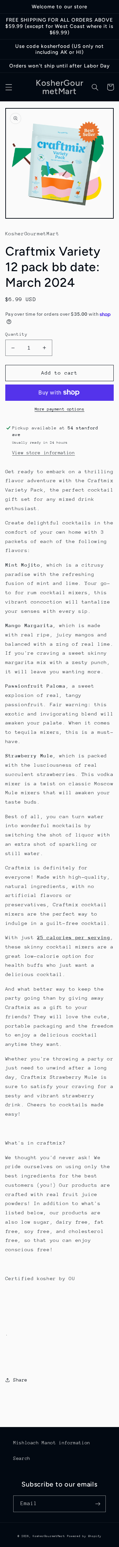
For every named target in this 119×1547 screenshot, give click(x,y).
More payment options (60, 409)
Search (21, 1458)
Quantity (16, 334)
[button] (8, 87)
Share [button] (20, 1379)
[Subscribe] (97, 1503)
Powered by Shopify (84, 1536)
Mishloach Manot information (51, 1442)
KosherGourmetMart (49, 1536)
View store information (43, 452)
